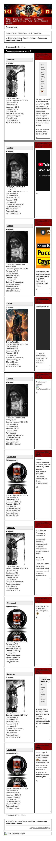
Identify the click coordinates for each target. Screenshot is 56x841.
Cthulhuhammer (14, 38)
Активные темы (11, 27)
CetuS (9, 303)
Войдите (21, 33)
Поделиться (40, 55)
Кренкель (11, 60)
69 (23, 47)
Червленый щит (29, 38)
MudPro (10, 148)
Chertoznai (11, 457)
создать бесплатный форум (40, 828)
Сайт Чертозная (19, 21)
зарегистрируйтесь (34, 33)
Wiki (30, 21)
